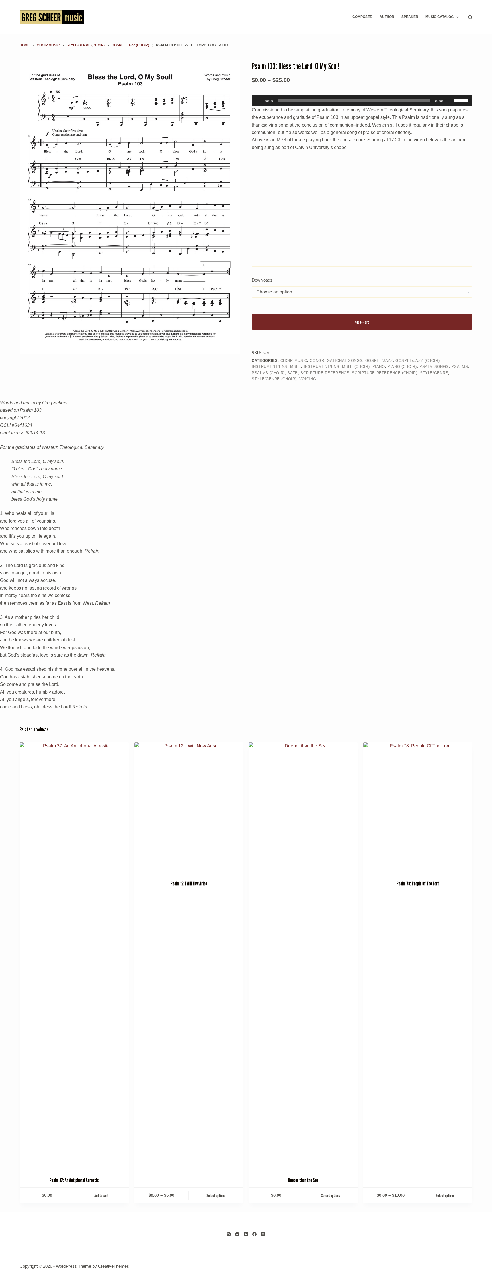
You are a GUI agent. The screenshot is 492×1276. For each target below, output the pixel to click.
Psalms (459, 366)
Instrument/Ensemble (276, 366)
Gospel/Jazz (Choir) (417, 360)
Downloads (262, 280)
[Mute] (449, 100)
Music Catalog (439, 17)
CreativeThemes (113, 1266)
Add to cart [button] (101, 1195)
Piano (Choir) (402, 366)
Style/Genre (434, 373)
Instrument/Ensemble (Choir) (337, 366)
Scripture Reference (324, 373)
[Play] (259, 100)
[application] (362, 100)
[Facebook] (254, 1234)
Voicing (307, 379)
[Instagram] (263, 1234)
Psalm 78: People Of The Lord (418, 883)
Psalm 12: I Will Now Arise (189, 883)
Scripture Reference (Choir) (384, 373)
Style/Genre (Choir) (274, 379)
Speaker (409, 17)
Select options (215, 1195)
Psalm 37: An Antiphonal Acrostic (74, 1180)
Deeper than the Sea (303, 1180)
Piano (378, 366)
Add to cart (362, 322)
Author (387, 17)
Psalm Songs (434, 366)
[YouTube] (246, 1234)
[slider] (462, 100)
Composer (362, 17)
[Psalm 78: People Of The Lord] (417, 807)
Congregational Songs (336, 360)
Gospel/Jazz (379, 360)
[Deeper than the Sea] (303, 956)
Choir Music (293, 360)
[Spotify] (229, 1234)
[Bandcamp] (237, 1234)
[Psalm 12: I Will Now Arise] (188, 807)
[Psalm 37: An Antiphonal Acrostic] (74, 956)
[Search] (470, 17)
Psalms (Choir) (268, 373)
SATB (292, 373)
